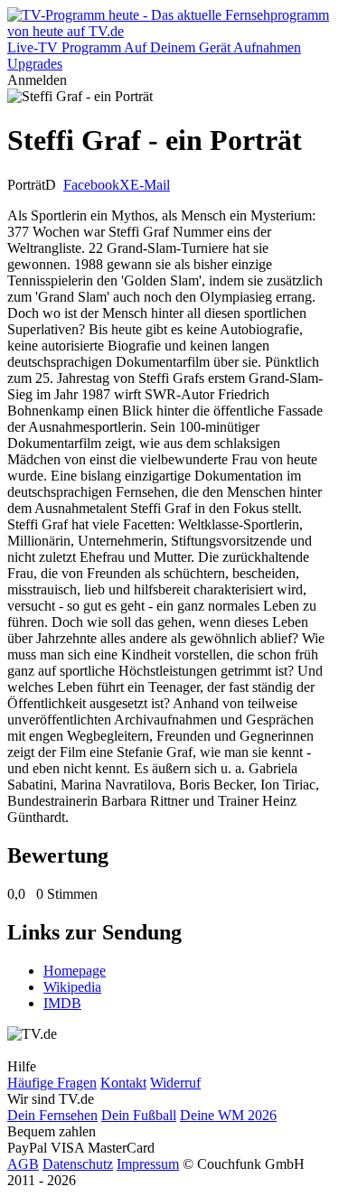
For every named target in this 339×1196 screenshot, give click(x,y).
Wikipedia (72, 987)
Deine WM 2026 (228, 1115)
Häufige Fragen (52, 1082)
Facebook (91, 184)
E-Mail (150, 184)
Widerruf (175, 1082)
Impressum (148, 1164)
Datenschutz (77, 1164)
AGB (23, 1164)
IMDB (62, 1003)
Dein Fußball (138, 1115)
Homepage (74, 970)
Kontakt (123, 1082)
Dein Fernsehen (52, 1115)
